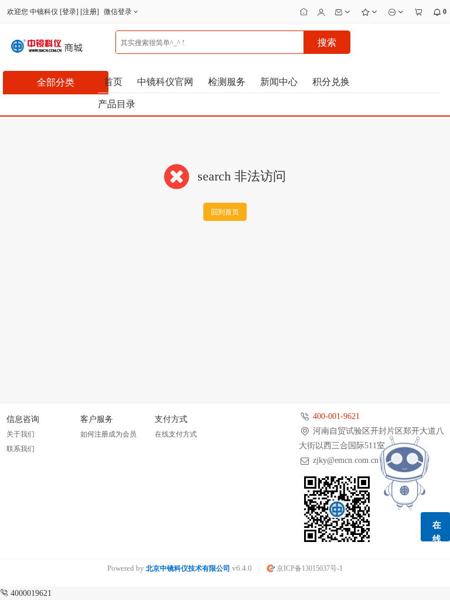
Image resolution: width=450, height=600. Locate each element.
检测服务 (227, 82)
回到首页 (225, 212)
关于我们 (20, 434)
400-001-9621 (336, 416)
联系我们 (20, 449)
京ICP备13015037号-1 (309, 568)
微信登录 (119, 12)
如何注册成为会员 (108, 434)
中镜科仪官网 (165, 82)
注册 (90, 12)
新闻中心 (279, 82)
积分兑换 (331, 82)
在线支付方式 (176, 434)
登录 (69, 12)
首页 (113, 82)
